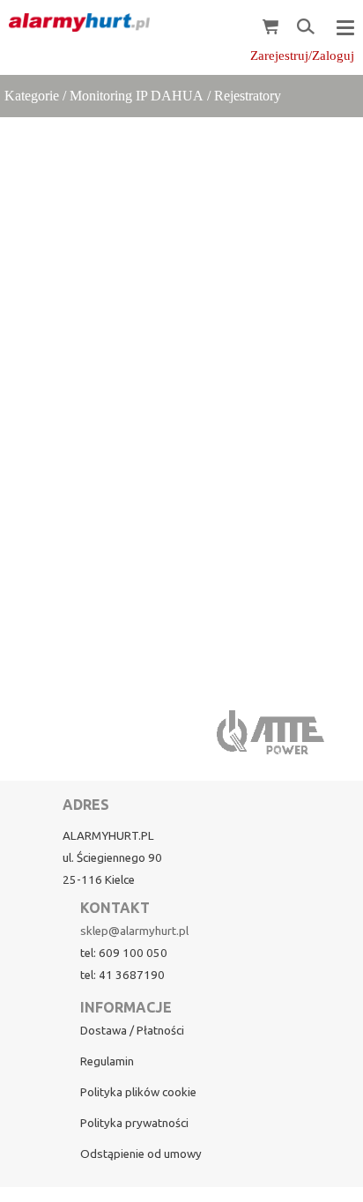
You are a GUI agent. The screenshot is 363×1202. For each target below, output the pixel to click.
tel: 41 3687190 (122, 975)
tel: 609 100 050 (123, 953)
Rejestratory (247, 95)
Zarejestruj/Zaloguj (302, 55)
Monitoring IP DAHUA (137, 95)
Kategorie (31, 95)
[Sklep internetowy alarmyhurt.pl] (75, 23)
